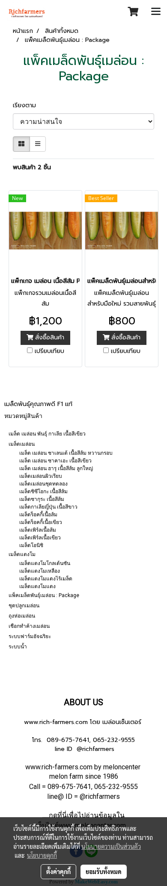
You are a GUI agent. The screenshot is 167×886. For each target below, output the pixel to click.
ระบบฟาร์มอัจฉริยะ (30, 636)
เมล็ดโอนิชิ (31, 545)
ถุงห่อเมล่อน (22, 616)
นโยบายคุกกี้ (42, 855)
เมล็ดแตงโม (22, 554)
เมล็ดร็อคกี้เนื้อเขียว (40, 522)
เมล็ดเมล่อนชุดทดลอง (43, 484)
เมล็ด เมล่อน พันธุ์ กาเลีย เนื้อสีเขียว (47, 434)
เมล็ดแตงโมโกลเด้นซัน (44, 563)
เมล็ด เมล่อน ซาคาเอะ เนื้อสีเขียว (55, 461)
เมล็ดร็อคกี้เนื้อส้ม (38, 515)
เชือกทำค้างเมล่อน (29, 626)
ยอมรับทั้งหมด (104, 871)
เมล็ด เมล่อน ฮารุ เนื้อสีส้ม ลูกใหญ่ (56, 468)
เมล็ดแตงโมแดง (37, 586)
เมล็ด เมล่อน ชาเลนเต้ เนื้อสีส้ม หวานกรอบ (66, 453)
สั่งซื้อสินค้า (48, 337)
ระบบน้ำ (18, 647)
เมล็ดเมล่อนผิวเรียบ (40, 476)
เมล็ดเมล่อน (22, 444)
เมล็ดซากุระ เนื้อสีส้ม (41, 499)
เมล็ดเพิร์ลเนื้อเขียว (40, 538)
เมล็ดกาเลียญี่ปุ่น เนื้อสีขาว (48, 507)
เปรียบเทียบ (49, 351)
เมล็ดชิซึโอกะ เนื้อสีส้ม (43, 492)
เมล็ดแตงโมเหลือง (39, 571)
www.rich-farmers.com (56, 722)
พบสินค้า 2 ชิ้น (32, 167)
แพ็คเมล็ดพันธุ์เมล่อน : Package (44, 595)
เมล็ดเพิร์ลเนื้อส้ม (37, 530)
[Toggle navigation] (155, 12)
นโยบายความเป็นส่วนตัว (111, 846)
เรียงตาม (27, 105)
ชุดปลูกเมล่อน (24, 606)
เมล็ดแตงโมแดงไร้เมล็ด (45, 579)
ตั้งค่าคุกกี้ (58, 871)
